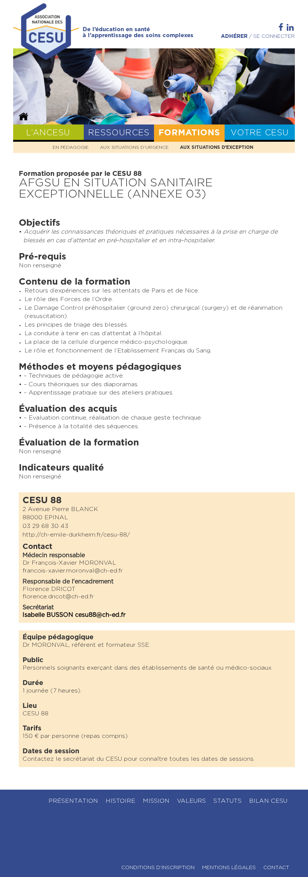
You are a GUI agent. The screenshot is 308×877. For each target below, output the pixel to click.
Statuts (227, 801)
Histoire (120, 801)
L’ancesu (48, 133)
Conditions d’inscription (158, 867)
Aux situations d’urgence (134, 147)
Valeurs (191, 801)
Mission (156, 801)
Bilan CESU (268, 801)
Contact (276, 867)
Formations (189, 133)
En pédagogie (71, 147)
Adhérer (234, 36)
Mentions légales (229, 867)
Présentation (73, 801)
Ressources (118, 133)
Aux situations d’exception (216, 147)
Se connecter (274, 36)
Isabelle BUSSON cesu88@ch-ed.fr (74, 615)
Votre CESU (260, 133)
